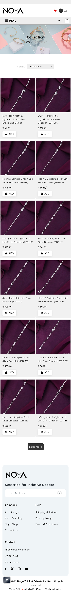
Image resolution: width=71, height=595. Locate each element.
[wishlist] (55, 10)
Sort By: (21, 66)
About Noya (12, 512)
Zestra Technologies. (49, 589)
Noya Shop (11, 524)
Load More (35, 446)
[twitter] (12, 568)
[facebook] (5, 568)
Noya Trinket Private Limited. (35, 581)
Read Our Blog (13, 518)
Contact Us (11, 530)
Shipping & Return (46, 512)
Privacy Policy (44, 518)
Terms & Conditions (47, 524)
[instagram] (19, 568)
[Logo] (19, 10)
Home (27, 41)
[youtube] (26, 568)
